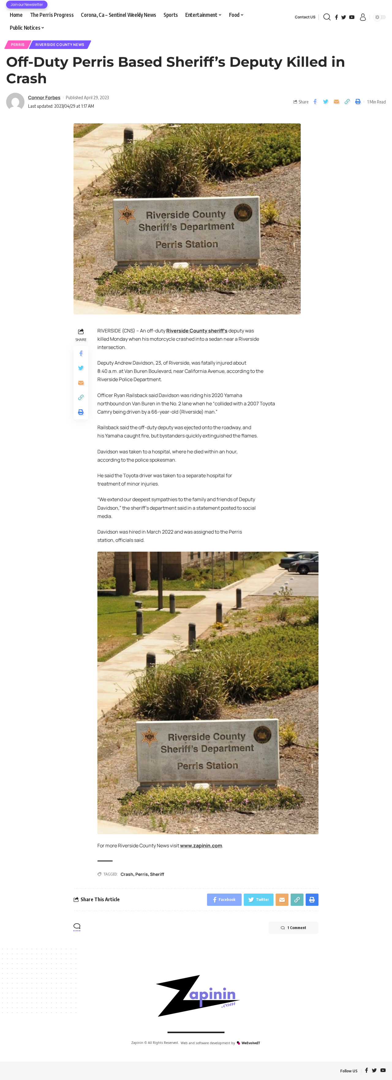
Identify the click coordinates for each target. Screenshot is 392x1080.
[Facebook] (337, 17)
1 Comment (297, 927)
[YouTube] (352, 17)
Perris (18, 44)
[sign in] (363, 17)
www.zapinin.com (201, 845)
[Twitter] (344, 17)
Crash (127, 874)
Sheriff (157, 874)
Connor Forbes (44, 97)
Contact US (305, 17)
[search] (326, 17)
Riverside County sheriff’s (197, 330)
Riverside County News (60, 44)
